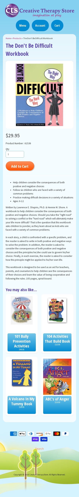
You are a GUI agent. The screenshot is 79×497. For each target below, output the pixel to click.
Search (39, 448)
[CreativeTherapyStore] (39, 16)
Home (8, 38)
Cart (57, 25)
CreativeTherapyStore (38, 474)
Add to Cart (19, 166)
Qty (7, 149)
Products (17, 38)
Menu (22, 25)
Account (40, 25)
